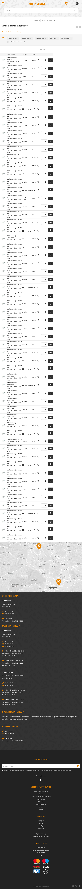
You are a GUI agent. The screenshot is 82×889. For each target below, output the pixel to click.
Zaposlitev (41, 828)
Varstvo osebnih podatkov (41, 836)
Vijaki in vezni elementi (41, 791)
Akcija (41, 809)
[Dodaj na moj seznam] (38, 60)
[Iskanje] (75, 10)
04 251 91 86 (9, 641)
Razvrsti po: (36, 20)
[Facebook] (41, 780)
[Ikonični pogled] (77, 26)
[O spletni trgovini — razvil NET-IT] (76, 886)
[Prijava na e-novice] (78, 766)
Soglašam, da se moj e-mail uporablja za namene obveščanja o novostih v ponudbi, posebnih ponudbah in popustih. (38, 770)
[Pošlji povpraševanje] (50, 108)
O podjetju (41, 821)
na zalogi (22, 42)
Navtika (41, 794)
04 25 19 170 (9, 731)
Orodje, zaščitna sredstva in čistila (41, 796)
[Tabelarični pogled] (80, 26)
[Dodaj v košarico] (50, 60)
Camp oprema (41, 799)
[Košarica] (78, 3)
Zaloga (25, 55)
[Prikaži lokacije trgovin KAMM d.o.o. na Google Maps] (41, 567)
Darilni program (41, 804)
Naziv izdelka (11, 55)
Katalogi (41, 826)
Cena (34, 55)
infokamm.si (9, 614)
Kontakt (41, 823)
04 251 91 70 (9, 611)
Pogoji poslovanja (41, 834)
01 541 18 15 (9, 683)
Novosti (41, 807)
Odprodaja (41, 802)
